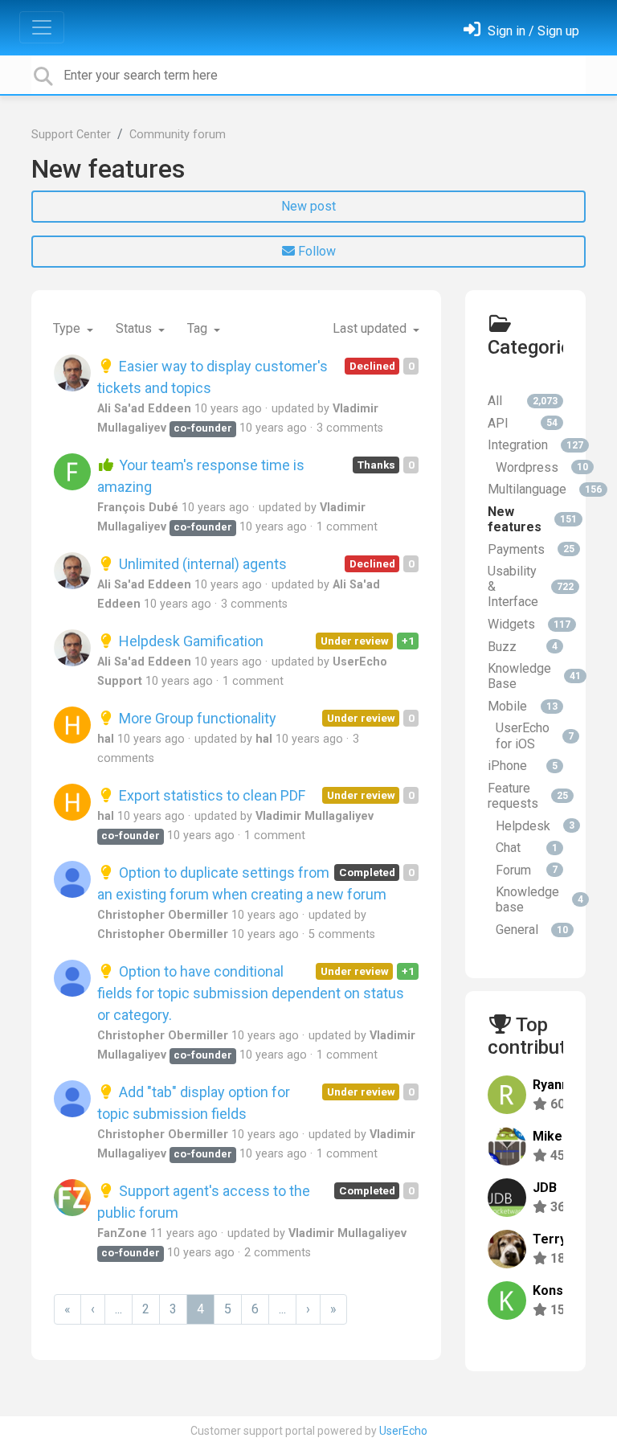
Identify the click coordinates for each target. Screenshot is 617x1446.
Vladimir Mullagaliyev (314, 816)
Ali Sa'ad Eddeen (144, 409)
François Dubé (137, 507)
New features (108, 169)
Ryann (551, 1084)
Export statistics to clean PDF (210, 795)
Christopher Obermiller (162, 915)
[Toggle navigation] (41, 27)
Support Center (71, 134)
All (523, 400)
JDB (545, 1187)
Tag (198, 328)
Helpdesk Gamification (190, 641)
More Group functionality (196, 718)
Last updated (371, 328)
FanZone (122, 1233)
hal (105, 739)
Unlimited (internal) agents (201, 563)
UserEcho (403, 1430)
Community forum (177, 134)
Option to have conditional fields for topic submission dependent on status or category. (250, 993)
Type (68, 328)
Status (135, 328)
